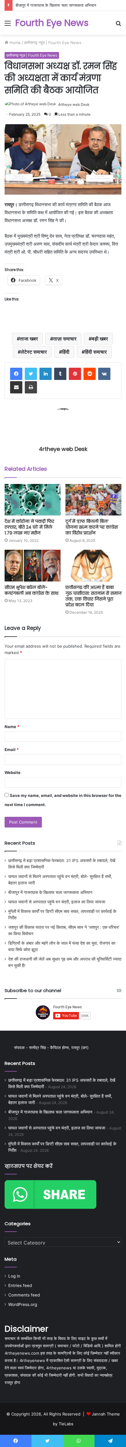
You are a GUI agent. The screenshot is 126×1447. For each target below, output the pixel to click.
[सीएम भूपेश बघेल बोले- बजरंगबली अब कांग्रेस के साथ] (33, 565)
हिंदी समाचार (96, 352)
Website (12, 772)
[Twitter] (31, 374)
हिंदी (65, 352)
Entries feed (20, 1285)
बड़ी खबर (100, 339)
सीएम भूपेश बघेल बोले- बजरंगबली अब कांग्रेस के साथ (31, 590)
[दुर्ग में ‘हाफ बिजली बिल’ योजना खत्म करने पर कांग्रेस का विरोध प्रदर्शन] (93, 499)
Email (12, 749)
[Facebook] (16, 374)
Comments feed (24, 1295)
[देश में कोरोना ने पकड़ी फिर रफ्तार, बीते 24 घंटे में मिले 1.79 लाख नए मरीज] (33, 499)
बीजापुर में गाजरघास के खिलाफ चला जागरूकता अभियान (56, 5)
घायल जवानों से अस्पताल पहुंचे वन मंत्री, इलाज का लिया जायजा (56, 901)
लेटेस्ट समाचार (34, 352)
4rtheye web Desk (74, 104)
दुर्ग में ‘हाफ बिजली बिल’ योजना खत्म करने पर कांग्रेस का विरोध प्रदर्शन (91, 527)
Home (14, 42)
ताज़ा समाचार (64, 339)
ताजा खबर (29, 339)
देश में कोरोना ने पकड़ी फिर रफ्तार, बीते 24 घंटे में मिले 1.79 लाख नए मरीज (29, 527)
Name (12, 726)
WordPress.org (22, 1304)
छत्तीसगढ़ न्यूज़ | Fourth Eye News (52, 42)
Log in (14, 1276)
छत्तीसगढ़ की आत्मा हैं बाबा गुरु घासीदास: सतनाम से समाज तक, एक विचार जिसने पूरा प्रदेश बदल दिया (93, 596)
